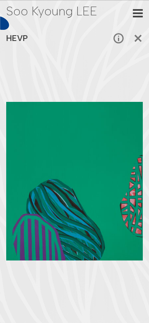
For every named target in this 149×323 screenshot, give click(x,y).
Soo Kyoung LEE (51, 11)
